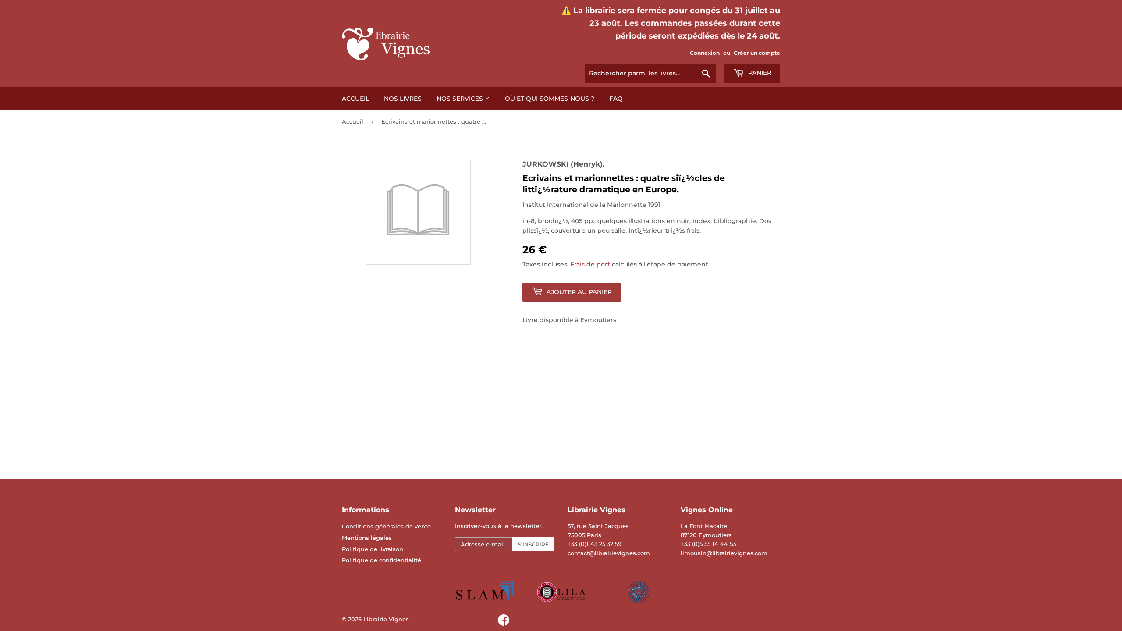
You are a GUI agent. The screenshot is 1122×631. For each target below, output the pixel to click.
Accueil (355, 99)
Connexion (705, 53)
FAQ (616, 99)
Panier (758, 73)
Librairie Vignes (386, 619)
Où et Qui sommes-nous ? (549, 99)
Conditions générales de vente (386, 526)
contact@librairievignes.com (609, 553)
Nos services (461, 99)
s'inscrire (533, 544)
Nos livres (403, 99)
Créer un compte (757, 53)
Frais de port (590, 264)
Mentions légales (367, 537)
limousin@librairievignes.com (724, 553)
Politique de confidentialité (381, 560)
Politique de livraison (372, 549)
